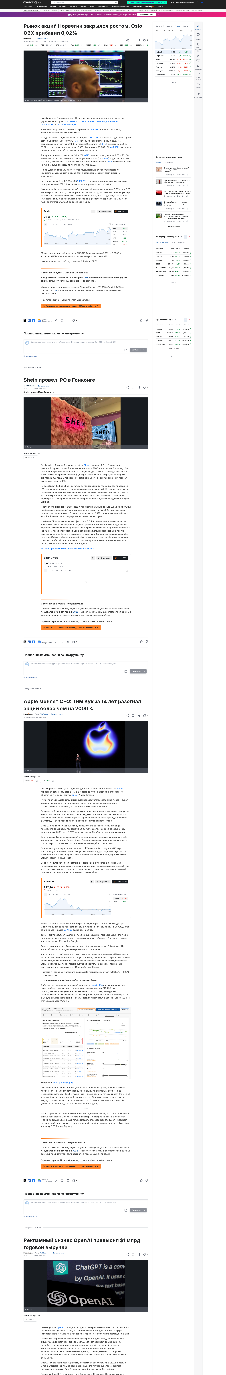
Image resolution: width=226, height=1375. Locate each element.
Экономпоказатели (122, 10)
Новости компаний (151, 10)
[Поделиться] (127, 40)
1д (45, 224)
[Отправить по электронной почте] (68, 320)
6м (57, 224)
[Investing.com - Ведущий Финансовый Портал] (32, 2)
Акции (185, 26)
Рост (173, 243)
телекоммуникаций (66, 124)
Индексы (168, 26)
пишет (75, 795)
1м (53, 224)
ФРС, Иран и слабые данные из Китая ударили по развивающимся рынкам (177, 192)
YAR (110, 161)
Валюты (159, 26)
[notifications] (197, 2)
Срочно (54, 10)
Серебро (159, 63)
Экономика (97, 10)
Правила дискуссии (30, 356)
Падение (181, 243)
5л (65, 224)
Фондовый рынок (86, 10)
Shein (86, 465)
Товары (177, 26)
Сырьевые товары (72, 10)
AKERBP (114, 147)
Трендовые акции (164, 320)
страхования (70, 121)
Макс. (70, 224)
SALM (105, 158)
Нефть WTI (160, 56)
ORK (86, 155)
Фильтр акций (137, 7)
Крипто (133, 10)
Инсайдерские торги (166, 10)
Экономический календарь (120, 7)
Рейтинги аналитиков (182, 10)
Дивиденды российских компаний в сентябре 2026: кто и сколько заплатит (176, 170)
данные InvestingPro (62, 1082)
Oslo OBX (95, 129)
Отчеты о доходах (197, 10)
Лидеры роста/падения (167, 237)
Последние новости (31, 10)
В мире (140, 10)
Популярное (46, 10)
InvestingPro (96, 985)
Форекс (61, 10)
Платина (159, 67)
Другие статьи (173, 226)
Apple (120, 788)
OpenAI (60, 1327)
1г (61, 224)
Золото (158, 59)
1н (49, 224)
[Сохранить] (133, 40)
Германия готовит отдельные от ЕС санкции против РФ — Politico (177, 181)
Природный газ (161, 74)
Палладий (159, 71)
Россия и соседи (108, 10)
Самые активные (162, 243)
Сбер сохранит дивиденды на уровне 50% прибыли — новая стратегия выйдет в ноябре (176, 216)
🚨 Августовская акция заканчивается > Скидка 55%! (147, 2)
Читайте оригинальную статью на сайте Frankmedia (67, 548)
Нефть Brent (160, 52)
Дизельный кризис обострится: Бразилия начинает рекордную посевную (175, 204)
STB (104, 144)
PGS (76, 141)
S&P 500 (68, 930)
